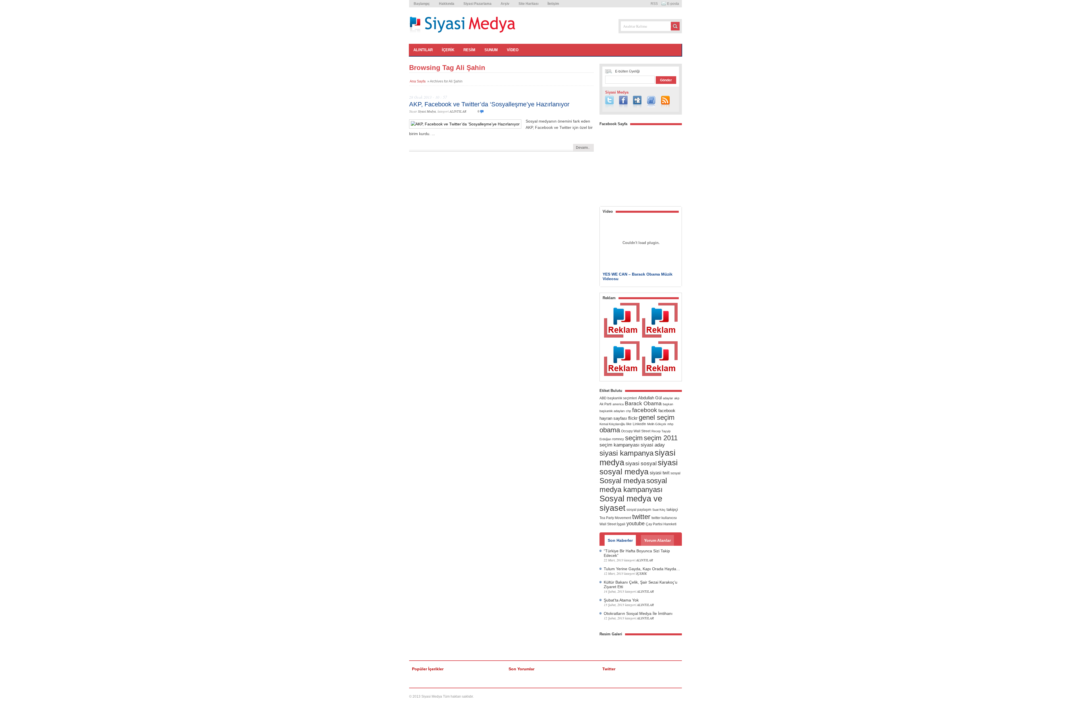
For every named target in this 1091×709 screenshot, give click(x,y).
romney (618, 439)
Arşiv (505, 4)
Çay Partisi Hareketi (661, 524)
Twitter (608, 669)
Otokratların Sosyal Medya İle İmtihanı (638, 613)
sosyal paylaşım (638, 510)
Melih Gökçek (656, 424)
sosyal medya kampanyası (633, 485)
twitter (641, 516)
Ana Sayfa (418, 81)
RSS (654, 4)
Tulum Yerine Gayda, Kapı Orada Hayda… (642, 569)
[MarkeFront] (664, 697)
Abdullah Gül (650, 398)
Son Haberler (620, 540)
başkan (668, 404)
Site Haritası (528, 4)
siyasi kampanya (626, 453)
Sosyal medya (622, 481)
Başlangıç (422, 4)
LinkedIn (639, 424)
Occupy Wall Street (635, 431)
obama (609, 430)
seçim (634, 438)
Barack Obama (643, 403)
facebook (644, 410)
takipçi (672, 509)
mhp (670, 424)
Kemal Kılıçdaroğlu (612, 424)
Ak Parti (605, 404)
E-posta (673, 4)
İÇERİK (448, 50)
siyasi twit (659, 472)
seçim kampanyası (619, 445)
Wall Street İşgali (612, 524)
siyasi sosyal (641, 463)
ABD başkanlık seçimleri (618, 398)
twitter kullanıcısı (664, 518)
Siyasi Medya (427, 111)
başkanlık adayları (612, 411)
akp (676, 398)
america (618, 404)
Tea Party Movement (615, 518)
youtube (635, 523)
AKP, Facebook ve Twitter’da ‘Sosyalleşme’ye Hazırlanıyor (489, 104)
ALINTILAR (423, 50)
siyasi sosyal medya (638, 467)
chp (628, 411)
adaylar (668, 398)
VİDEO (513, 50)
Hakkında (446, 4)
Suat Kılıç (658, 509)
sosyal (675, 473)
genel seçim (656, 417)
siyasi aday (653, 445)
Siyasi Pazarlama (477, 4)
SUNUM (491, 50)
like (629, 424)
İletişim (553, 4)
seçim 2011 (661, 438)
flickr (633, 418)
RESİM (469, 50)
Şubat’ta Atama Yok (621, 600)
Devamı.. (583, 148)
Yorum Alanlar (657, 540)
